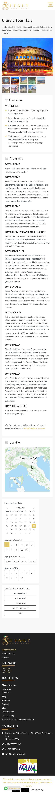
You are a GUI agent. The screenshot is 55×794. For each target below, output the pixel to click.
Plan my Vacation (9, 685)
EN (43, 6)
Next (49, 65)
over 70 (32, 561)
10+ (27, 550)
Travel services (8, 653)
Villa (20, 613)
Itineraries (6, 689)
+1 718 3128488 (12, 749)
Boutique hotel (20, 593)
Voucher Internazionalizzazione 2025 (18, 719)
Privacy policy (37, 790)
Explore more (8, 650)
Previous (5, 65)
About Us (6, 700)
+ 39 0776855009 (13, 744)
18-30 (8, 561)
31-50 (16, 561)
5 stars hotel (20, 603)
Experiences (7, 692)
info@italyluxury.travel (15, 754)
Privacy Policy (8, 715)
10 (22, 550)
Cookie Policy (8, 711)
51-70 (24, 561)
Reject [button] (25, 790)
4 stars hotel (20, 598)
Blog (4, 696)
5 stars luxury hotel (20, 608)
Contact (5, 657)
